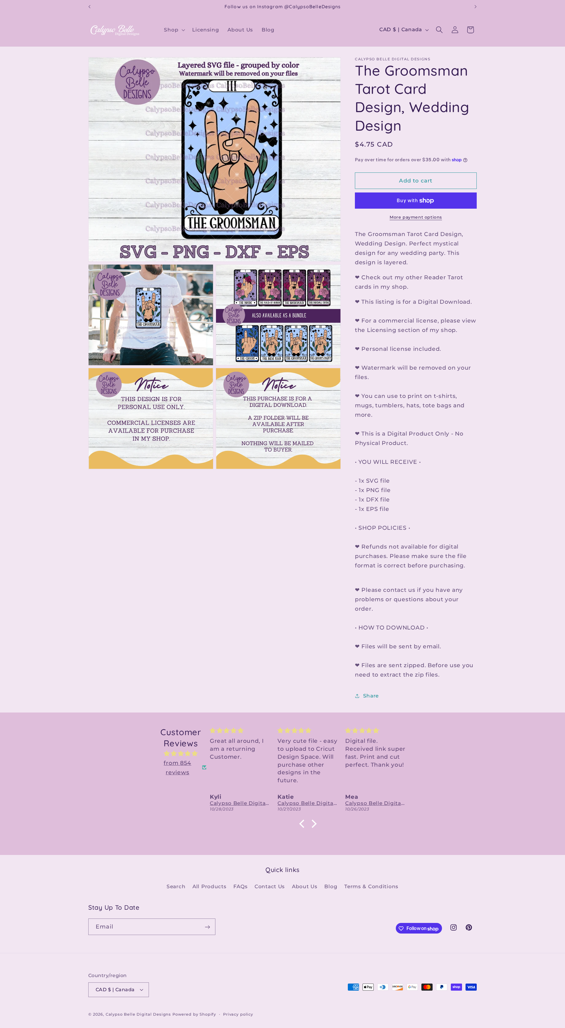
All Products (209, 886)
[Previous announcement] (89, 7)
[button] (174, 29)
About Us (305, 886)
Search (176, 886)
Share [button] (371, 696)
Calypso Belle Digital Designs (138, 1014)
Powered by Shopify (194, 1014)
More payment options (416, 217)
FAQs (240, 886)
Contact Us (270, 886)
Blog (330, 886)
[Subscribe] (207, 927)
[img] (180, 753)
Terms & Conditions (371, 886)
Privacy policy (238, 1014)
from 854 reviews (177, 767)
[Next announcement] (475, 7)
